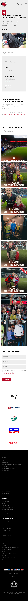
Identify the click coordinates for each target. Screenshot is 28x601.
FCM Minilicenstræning (7, 509)
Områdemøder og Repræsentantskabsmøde (12, 472)
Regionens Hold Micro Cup (8, 528)
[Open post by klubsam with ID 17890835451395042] (14, 333)
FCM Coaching (5, 485)
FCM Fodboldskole (6, 501)
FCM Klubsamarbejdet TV (8, 560)
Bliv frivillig (4, 555)
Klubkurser (4, 489)
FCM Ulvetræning (6, 491)
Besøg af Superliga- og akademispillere (11, 464)
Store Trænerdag (6, 487)
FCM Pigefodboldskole (7, 511)
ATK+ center (5, 503)
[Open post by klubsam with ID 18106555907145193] (14, 254)
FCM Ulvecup (5, 523)
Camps (3, 524)
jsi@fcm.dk (7, 81)
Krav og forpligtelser (6, 549)
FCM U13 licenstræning (7, 507)
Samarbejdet (6, 541)
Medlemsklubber (6, 543)
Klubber (4, 457)
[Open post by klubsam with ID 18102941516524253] (14, 280)
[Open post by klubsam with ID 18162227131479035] (14, 307)
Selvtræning (5, 513)
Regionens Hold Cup (6, 526)
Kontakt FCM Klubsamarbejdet (9, 553)
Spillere (4, 498)
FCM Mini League (6, 521)
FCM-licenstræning (6, 505)
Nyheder (4, 559)
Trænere (5, 483)
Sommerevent (5, 462)
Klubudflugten (5, 466)
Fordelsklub (6, 535)
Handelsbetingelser (14, 573)
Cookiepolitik (14, 576)
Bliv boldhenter (5, 470)
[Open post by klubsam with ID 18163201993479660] (14, 174)
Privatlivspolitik (14, 574)
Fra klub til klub (6, 477)
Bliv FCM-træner (6, 493)
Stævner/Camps (7, 518)
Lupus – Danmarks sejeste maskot (10, 474)
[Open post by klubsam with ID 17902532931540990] (14, 227)
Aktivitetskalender (6, 530)
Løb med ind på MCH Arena (8, 468)
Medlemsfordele (5, 460)
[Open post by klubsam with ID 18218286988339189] (14, 148)
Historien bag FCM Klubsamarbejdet (10, 547)
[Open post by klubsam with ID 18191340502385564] (14, 201)
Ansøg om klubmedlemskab (8, 476)
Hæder (3, 551)
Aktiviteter (4, 545)
